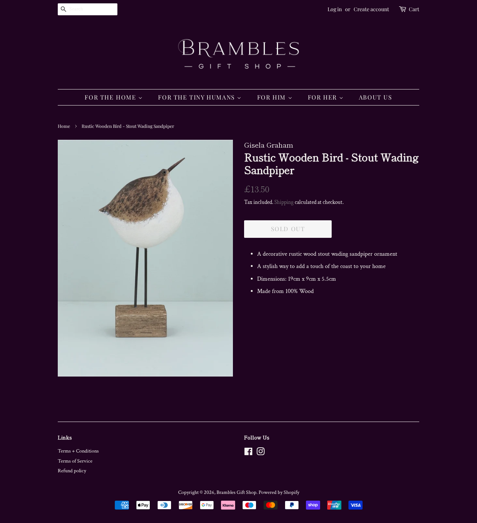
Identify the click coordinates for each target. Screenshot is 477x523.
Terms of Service (75, 461)
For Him (272, 97)
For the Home (111, 97)
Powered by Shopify (279, 492)
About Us (375, 97)
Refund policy (72, 470)
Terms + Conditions (78, 451)
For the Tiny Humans (197, 97)
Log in (335, 9)
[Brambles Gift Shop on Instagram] (260, 453)
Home (64, 126)
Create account (371, 9)
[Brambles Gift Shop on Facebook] (248, 453)
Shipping (284, 202)
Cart (414, 9)
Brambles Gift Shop (236, 492)
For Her (323, 97)
